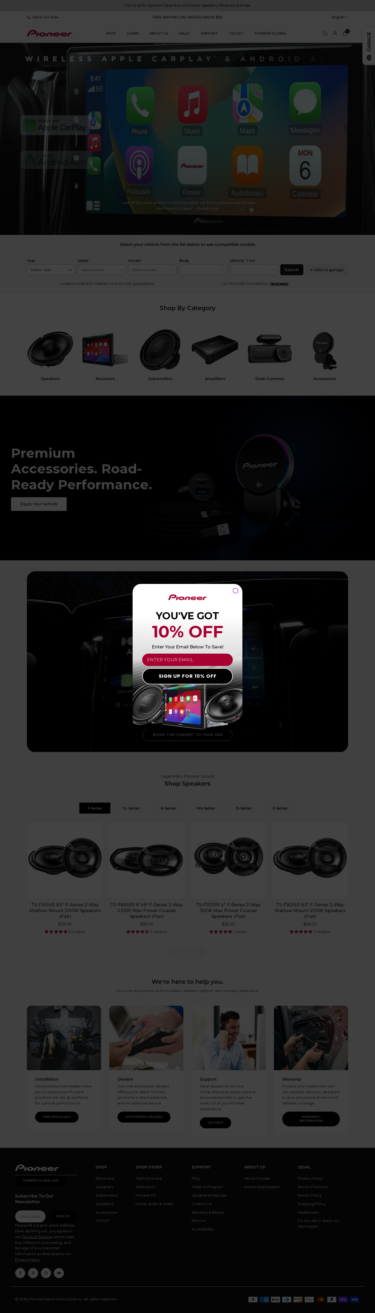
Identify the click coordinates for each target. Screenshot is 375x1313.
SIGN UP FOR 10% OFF (188, 676)
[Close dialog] (235, 590)
